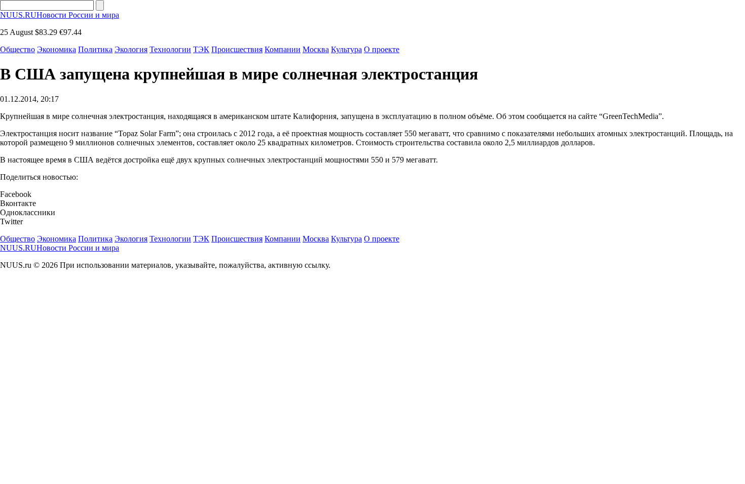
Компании (283, 49)
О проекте (381, 49)
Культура (346, 49)
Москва (316, 49)
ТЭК (201, 49)
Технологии (170, 49)
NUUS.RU (59, 15)
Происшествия (237, 49)
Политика (95, 49)
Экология (131, 49)
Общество (17, 49)
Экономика (56, 49)
